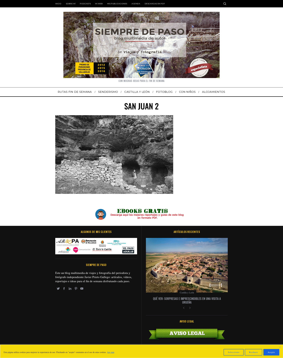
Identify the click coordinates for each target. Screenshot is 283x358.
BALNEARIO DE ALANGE (187, 298)
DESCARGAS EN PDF (155, 4)
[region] (141, 351)
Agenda (136, 4)
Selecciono (234, 352)
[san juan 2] (114, 193)
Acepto (271, 352)
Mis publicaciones (117, 4)
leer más (110, 352)
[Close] (280, 347)
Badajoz (187, 292)
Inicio (58, 4)
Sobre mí (71, 4)
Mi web (99, 4)
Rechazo (253, 352)
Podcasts (85, 4)
